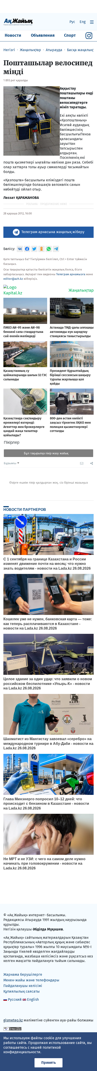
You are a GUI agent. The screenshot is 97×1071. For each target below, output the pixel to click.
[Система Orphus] (12, 1028)
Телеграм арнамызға (70, 274)
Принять (48, 1062)
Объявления (43, 35)
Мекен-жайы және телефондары (31, 980)
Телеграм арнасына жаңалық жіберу (52, 232)
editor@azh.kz (13, 278)
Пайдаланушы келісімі (22, 986)
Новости (13, 35)
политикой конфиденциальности (32, 1049)
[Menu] (92, 22)
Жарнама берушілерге (22, 974)
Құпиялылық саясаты (21, 991)
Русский (15, 999)
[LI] (13, 1011)
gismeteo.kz (13, 1020)
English (33, 999)
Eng (82, 22)
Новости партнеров (24, 509)
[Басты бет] (18, 22)
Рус (72, 22)
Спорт (70, 35)
